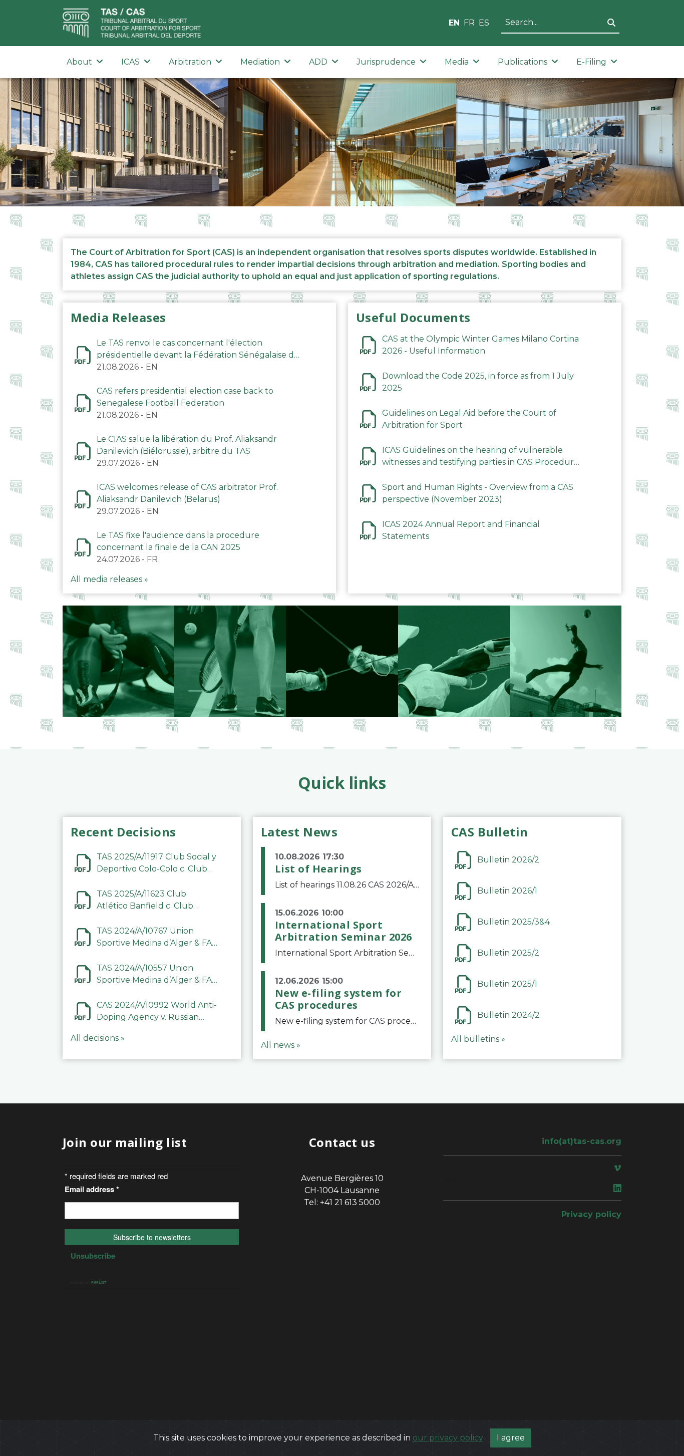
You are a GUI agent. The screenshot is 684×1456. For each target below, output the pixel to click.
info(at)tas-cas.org (581, 1141)
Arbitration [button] (190, 62)
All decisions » (98, 1038)
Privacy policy (591, 1214)
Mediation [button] (260, 62)
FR (469, 23)
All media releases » (109, 579)
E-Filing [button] (591, 62)
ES (484, 23)
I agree (511, 1437)
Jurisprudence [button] (386, 62)
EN (454, 23)
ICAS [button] (130, 62)
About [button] (79, 62)
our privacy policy (448, 1437)
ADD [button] (318, 62)
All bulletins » (478, 1039)
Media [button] (457, 62)
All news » (280, 1045)
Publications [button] (522, 62)
